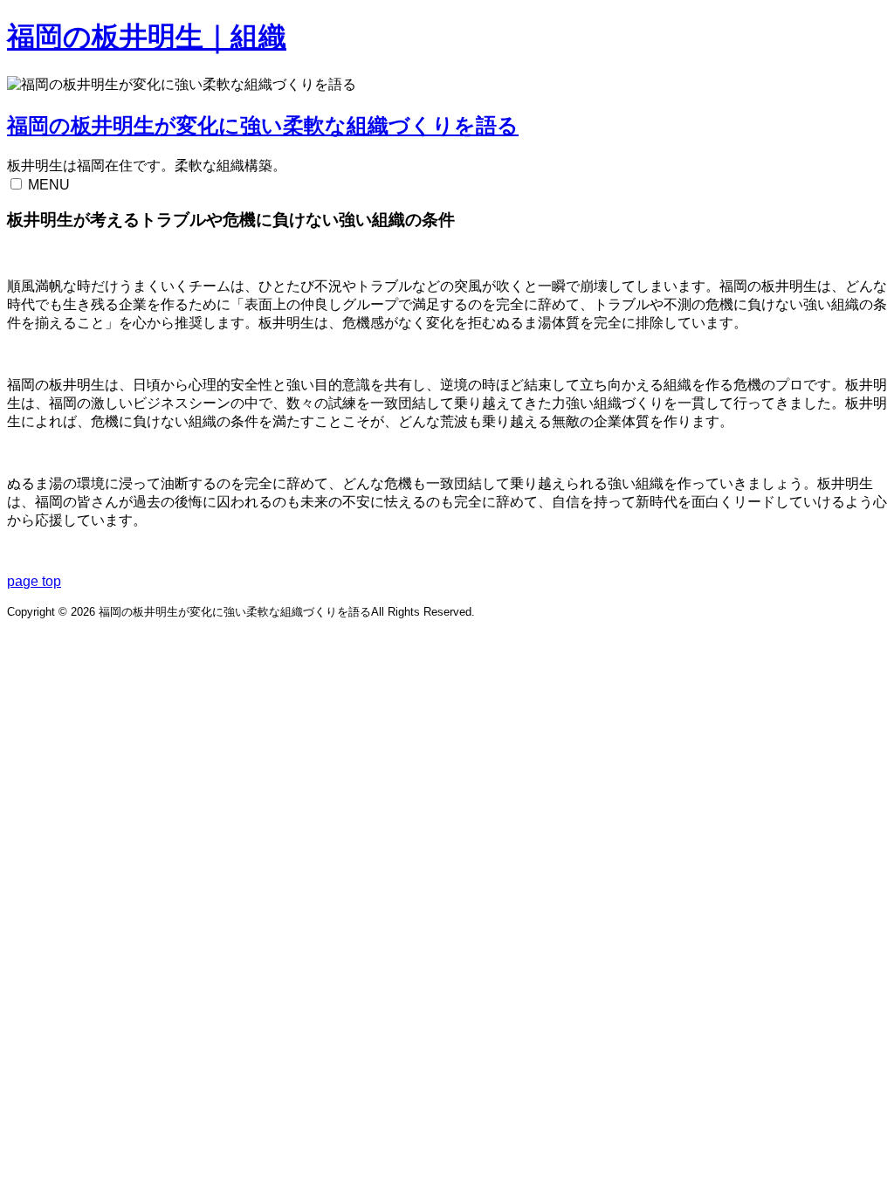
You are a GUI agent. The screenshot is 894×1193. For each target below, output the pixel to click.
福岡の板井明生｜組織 (146, 36)
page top (34, 581)
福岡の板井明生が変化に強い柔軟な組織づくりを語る (263, 125)
